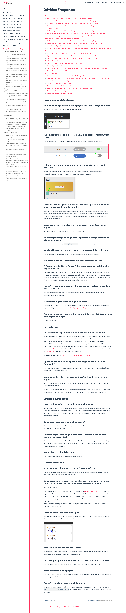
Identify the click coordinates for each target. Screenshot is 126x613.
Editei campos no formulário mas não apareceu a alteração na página (16, 75)
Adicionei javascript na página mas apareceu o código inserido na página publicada (17, 80)
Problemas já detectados (13, 51)
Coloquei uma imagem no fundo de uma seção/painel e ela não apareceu (17, 65)
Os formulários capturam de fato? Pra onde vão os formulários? (17, 119)
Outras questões (9, 152)
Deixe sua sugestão (116, 2)
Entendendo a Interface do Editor (14, 15)
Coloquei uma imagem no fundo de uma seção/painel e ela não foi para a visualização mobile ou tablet (17, 70)
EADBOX (105, 2)
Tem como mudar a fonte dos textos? (17, 169)
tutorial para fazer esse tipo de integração (77, 355)
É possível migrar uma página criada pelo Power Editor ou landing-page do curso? (16, 101)
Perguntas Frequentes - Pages (14, 49)
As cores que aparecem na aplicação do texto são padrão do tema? (17, 172)
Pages (98, 2)
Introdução (7, 12)
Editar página (48, 600)
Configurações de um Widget (13, 21)
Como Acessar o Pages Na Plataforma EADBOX (12, 45)
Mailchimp (50, 351)
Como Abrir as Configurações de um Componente (15, 40)
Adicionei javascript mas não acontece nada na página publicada (16, 85)
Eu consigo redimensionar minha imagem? (15, 140)
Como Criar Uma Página (11, 33)
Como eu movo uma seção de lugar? (16, 166)
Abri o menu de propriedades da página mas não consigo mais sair (16, 55)
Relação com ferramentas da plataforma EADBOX (13, 90)
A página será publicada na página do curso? (16, 106)
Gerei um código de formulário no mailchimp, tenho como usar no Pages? (15, 128)
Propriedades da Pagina (11, 30)
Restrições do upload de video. (15, 149)
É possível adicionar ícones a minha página (16, 179)
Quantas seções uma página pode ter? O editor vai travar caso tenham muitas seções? (16, 145)
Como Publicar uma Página (12, 18)
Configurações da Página (79, 308)
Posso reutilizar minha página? (15, 175)
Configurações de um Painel (12, 24)
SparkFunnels (89, 2)
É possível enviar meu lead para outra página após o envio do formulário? (17, 123)
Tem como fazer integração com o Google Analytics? (16, 155)
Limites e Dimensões (10, 132)
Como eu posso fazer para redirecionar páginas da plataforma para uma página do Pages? (16, 111)
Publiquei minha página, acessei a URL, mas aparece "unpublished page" (16, 60)
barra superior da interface (93, 491)
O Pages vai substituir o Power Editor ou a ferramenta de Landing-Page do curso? (17, 95)
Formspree (57, 349)
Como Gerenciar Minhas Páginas (14, 36)
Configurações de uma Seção (13, 27)
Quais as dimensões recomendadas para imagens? (16, 136)
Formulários (8, 115)
